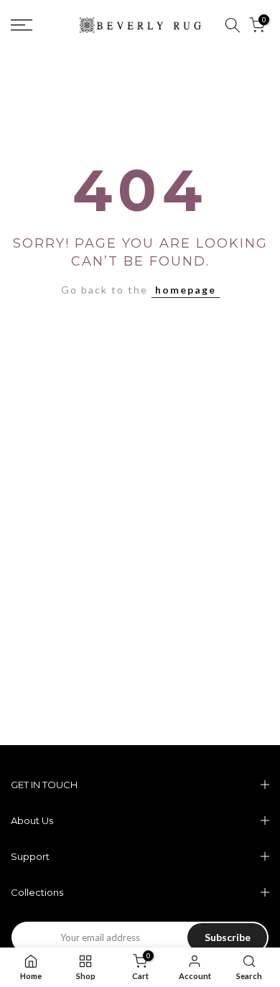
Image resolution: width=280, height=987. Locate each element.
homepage (185, 290)
